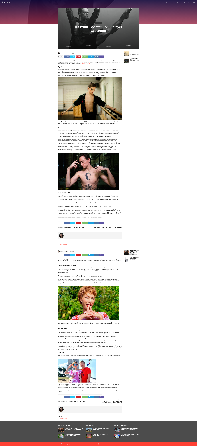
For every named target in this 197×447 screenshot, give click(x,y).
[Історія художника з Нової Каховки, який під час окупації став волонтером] (117, 430)
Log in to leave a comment (62, 244)
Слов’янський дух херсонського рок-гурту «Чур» (68, 43)
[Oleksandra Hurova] (59, 53)
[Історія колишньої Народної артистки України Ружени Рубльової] (61, 436)
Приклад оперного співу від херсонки (72, 227)
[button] (188, 2)
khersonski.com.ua (86, 63)
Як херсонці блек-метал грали (88, 42)
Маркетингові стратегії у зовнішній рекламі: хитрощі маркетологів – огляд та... (108, 43)
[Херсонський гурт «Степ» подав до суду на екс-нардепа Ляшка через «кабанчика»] (61, 430)
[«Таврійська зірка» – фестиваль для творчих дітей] (89, 436)
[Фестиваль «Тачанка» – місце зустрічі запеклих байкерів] (89, 430)
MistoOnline (68, 444)
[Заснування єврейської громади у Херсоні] (126, 53)
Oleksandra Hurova (64, 53)
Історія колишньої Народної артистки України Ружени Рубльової (73, 435)
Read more (68, 46)
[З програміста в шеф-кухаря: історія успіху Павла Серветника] (117, 436)
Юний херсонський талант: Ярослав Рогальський (128, 42)
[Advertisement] (132, 71)
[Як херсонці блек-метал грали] (126, 60)
